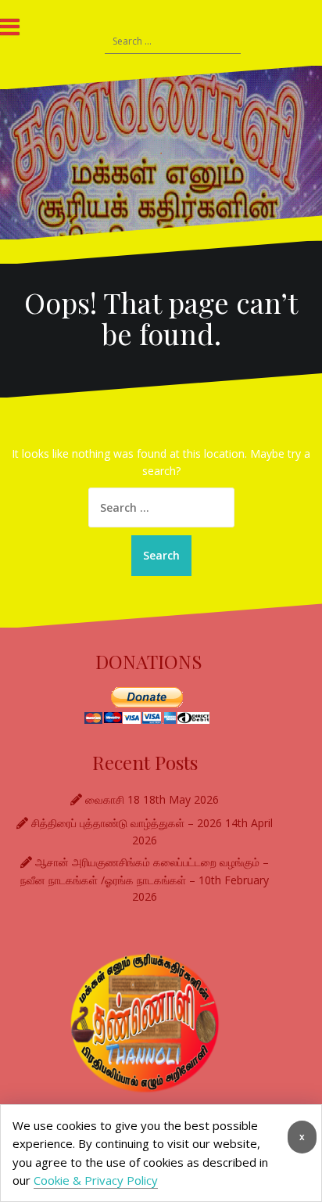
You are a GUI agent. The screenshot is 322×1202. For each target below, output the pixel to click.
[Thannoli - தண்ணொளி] (161, 152)
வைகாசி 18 (112, 799)
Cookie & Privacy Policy (96, 1180)
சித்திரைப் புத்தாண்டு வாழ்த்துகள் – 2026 (126, 822)
